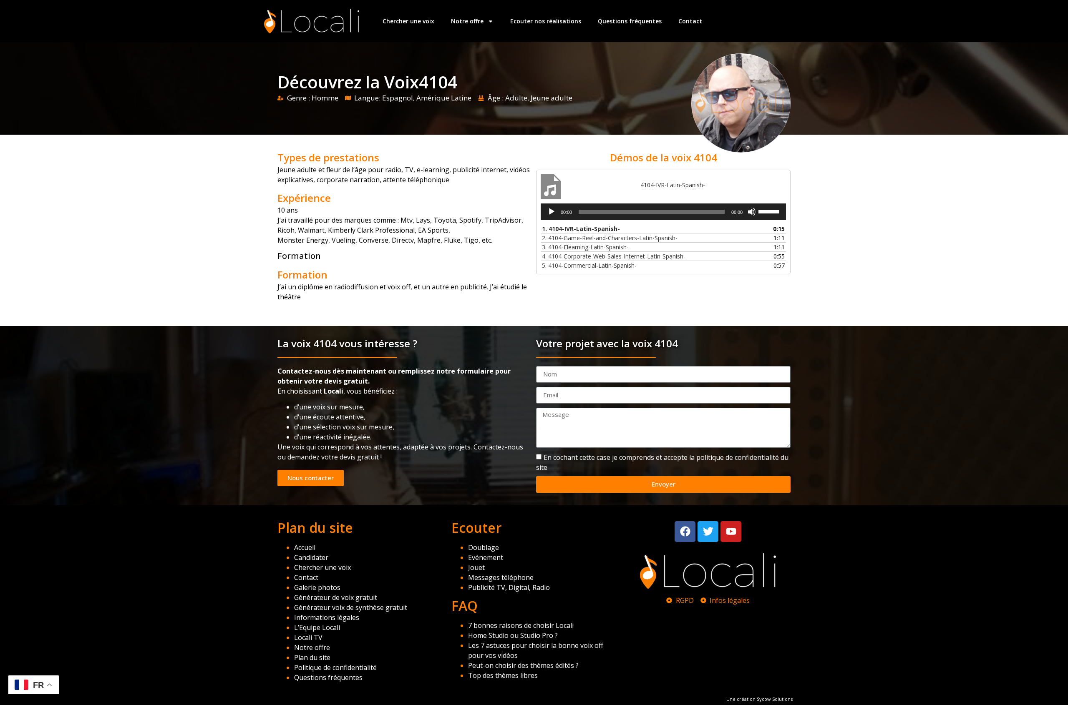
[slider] (770, 210)
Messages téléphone (501, 577)
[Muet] (752, 212)
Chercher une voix (408, 21)
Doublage (483, 547)
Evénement (485, 557)
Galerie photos (317, 587)
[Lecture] (551, 212)
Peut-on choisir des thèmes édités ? (523, 665)
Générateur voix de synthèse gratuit (350, 607)
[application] (663, 211)
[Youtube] (730, 531)
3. (585, 247)
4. (613, 256)
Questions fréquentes (630, 21)
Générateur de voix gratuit (335, 597)
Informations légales (326, 617)
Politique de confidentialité (335, 667)
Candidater (311, 557)
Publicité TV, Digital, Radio (509, 587)
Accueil (304, 547)
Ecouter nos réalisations (545, 21)
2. (610, 238)
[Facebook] (685, 531)
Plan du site (312, 657)
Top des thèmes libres (503, 675)
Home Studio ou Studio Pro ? (513, 635)
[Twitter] (708, 531)
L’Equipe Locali (317, 627)
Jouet (476, 567)
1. (581, 229)
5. (589, 265)
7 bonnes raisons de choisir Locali (521, 625)
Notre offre (467, 21)
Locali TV (308, 637)
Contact (690, 21)
